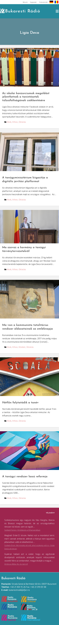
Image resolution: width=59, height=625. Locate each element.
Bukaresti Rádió (22, 11)
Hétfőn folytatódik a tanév (20, 402)
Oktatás (22, 122)
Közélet (22, 347)
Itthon (15, 122)
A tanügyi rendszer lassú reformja (24, 476)
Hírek (9, 122)
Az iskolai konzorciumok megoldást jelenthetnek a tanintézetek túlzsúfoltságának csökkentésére (25, 97)
